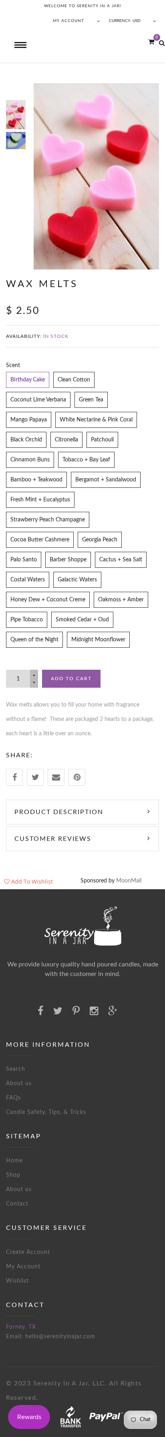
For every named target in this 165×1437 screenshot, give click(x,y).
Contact (17, 1204)
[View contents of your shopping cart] (151, 42)
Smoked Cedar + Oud (82, 620)
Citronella (66, 440)
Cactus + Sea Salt (120, 560)
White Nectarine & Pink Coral (96, 420)
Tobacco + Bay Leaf (86, 460)
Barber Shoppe (68, 560)
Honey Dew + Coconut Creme (47, 600)
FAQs (13, 1098)
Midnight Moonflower (98, 640)
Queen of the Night (34, 640)
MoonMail (128, 881)
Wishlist (17, 1281)
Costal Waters (27, 580)
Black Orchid (26, 440)
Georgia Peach (99, 540)
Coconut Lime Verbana (38, 400)
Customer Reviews (52, 839)
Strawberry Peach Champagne (47, 520)
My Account (23, 1266)
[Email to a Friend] (56, 777)
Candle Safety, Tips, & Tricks (46, 1112)
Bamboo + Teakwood (36, 480)
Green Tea (91, 400)
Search (15, 1069)
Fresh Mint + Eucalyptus (40, 500)
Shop (13, 1175)
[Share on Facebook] (14, 777)
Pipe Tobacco (26, 620)
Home (14, 1161)
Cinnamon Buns (30, 460)
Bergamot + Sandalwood (105, 480)
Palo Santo (23, 560)
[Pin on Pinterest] (76, 777)
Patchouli (102, 440)
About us (19, 1083)
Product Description (58, 812)
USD (137, 21)
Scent (13, 365)
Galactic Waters (77, 580)
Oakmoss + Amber (121, 600)
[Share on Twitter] (35, 777)
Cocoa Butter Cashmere (39, 540)
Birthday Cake (27, 380)
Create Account (28, 1252)
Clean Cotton (74, 380)
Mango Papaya (28, 420)
